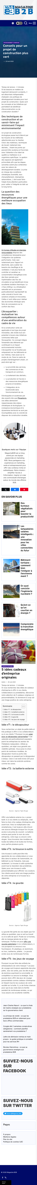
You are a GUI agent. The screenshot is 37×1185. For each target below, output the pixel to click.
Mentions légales (9, 1137)
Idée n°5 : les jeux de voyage (14, 719)
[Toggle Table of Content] (22, 706)
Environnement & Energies (11, 42)
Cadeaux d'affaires (7, 666)
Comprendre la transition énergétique (27, 627)
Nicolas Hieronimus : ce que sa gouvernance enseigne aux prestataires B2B (15, 1049)
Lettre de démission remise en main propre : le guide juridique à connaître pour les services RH (17, 1039)
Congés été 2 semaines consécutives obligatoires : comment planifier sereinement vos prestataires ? (17, 1028)
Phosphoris (22, 398)
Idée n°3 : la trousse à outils (14, 714)
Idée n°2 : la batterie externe (14, 712)
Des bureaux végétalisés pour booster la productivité (27, 510)
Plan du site (7, 1139)
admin (3, 682)
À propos (6, 1134)
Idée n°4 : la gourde (11, 717)
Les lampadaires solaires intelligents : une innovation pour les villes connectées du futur (27, 538)
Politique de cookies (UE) (13, 1142)
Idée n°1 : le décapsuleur (12, 709)
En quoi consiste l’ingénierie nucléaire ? (26, 590)
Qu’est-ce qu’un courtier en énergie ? (26, 609)
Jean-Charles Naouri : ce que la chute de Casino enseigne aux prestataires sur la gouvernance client (17, 1007)
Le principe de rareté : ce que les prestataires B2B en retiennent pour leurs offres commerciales (16, 1018)
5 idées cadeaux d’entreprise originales (14, 674)
